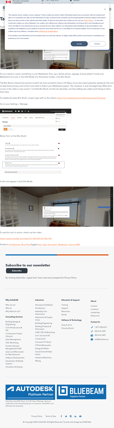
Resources (65, 311)
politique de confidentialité (48, 31)
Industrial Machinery (43, 358)
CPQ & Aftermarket (43, 345)
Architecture (14, 245)
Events (64, 315)
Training (64, 305)
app (40, 245)
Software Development (15, 358)
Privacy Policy (88, 20)
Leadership (95, 313)
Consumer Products (43, 342)
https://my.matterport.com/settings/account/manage (81, 98)
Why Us (9, 308)
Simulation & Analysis (14, 367)
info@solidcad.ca (101, 339)
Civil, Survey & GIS (42, 336)
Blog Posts (26, 245)
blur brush (52, 245)
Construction (40, 339)
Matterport (63, 245)
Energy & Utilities (42, 349)
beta (45, 245)
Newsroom (95, 316)
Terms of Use (51, 416)
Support (64, 308)
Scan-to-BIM (74, 245)
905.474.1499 (100, 331)
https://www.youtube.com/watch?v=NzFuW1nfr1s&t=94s (26, 239)
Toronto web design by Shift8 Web (77, 422)
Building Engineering (43, 323)
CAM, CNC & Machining (45, 332)
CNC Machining (12, 343)
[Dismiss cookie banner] (105, 9)
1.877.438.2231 (101, 327)
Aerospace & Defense (44, 305)
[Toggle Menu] (109, 9)
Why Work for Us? (13, 311)
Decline (97, 44)
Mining (38, 361)
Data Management (13, 340)
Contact (94, 306)
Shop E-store (66, 325)
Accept (79, 44)
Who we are (10, 305)
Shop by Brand (67, 328)
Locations (95, 309)
